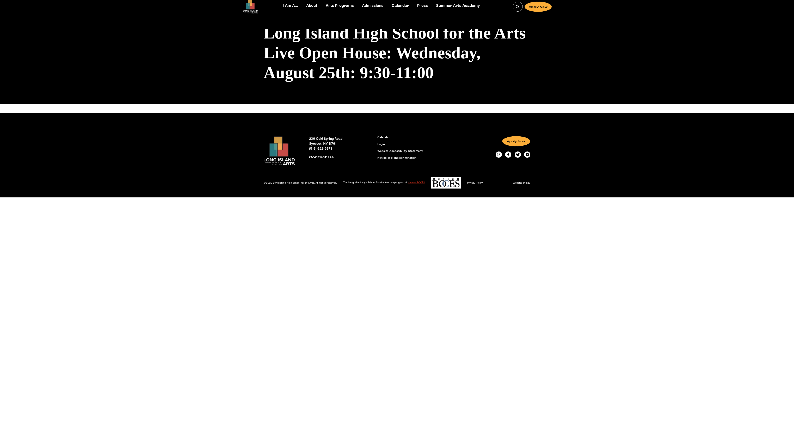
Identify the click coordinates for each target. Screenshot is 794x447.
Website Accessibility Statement (400, 151)
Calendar (400, 5)
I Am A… (290, 5)
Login (381, 144)
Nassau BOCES (416, 182)
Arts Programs (340, 5)
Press (422, 5)
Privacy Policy (475, 182)
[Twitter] (518, 154)
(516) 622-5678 (320, 149)
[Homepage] (279, 150)
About (311, 5)
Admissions (372, 5)
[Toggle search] (518, 6)
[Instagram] (499, 154)
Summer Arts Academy (458, 5)
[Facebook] (508, 154)
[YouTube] (527, 154)
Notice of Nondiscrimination (396, 158)
